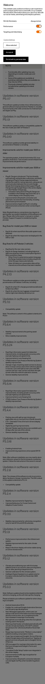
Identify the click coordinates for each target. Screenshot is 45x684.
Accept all (9, 52)
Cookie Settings (9, 40)
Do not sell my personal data (16, 59)
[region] (22, 32)
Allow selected (11, 45)
